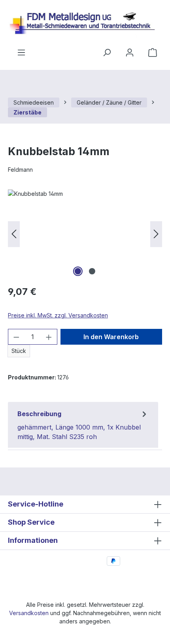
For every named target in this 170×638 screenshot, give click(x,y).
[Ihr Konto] (129, 52)
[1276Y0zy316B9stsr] (85, 234)
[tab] (83, 425)
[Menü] (21, 52)
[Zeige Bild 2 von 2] (92, 271)
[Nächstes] (156, 234)
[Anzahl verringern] (16, 337)
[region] (85, 234)
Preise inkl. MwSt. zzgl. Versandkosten (58, 315)
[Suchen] (106, 52)
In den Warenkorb (111, 337)
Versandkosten (29, 613)
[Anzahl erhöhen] (49, 337)
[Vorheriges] (14, 234)
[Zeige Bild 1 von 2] (78, 271)
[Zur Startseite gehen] (85, 23)
